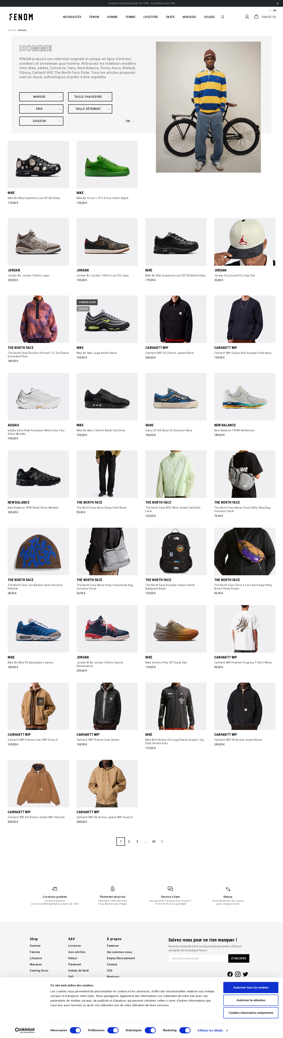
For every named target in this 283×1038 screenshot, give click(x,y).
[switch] (112, 1030)
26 (153, 841)
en (270, 10)
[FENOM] (21, 16)
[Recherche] (223, 17)
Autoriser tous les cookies (251, 987)
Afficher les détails (210, 1030)
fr (274, 10)
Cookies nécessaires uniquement (251, 1012)
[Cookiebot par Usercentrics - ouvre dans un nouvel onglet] (25, 1030)
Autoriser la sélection (251, 1000)
